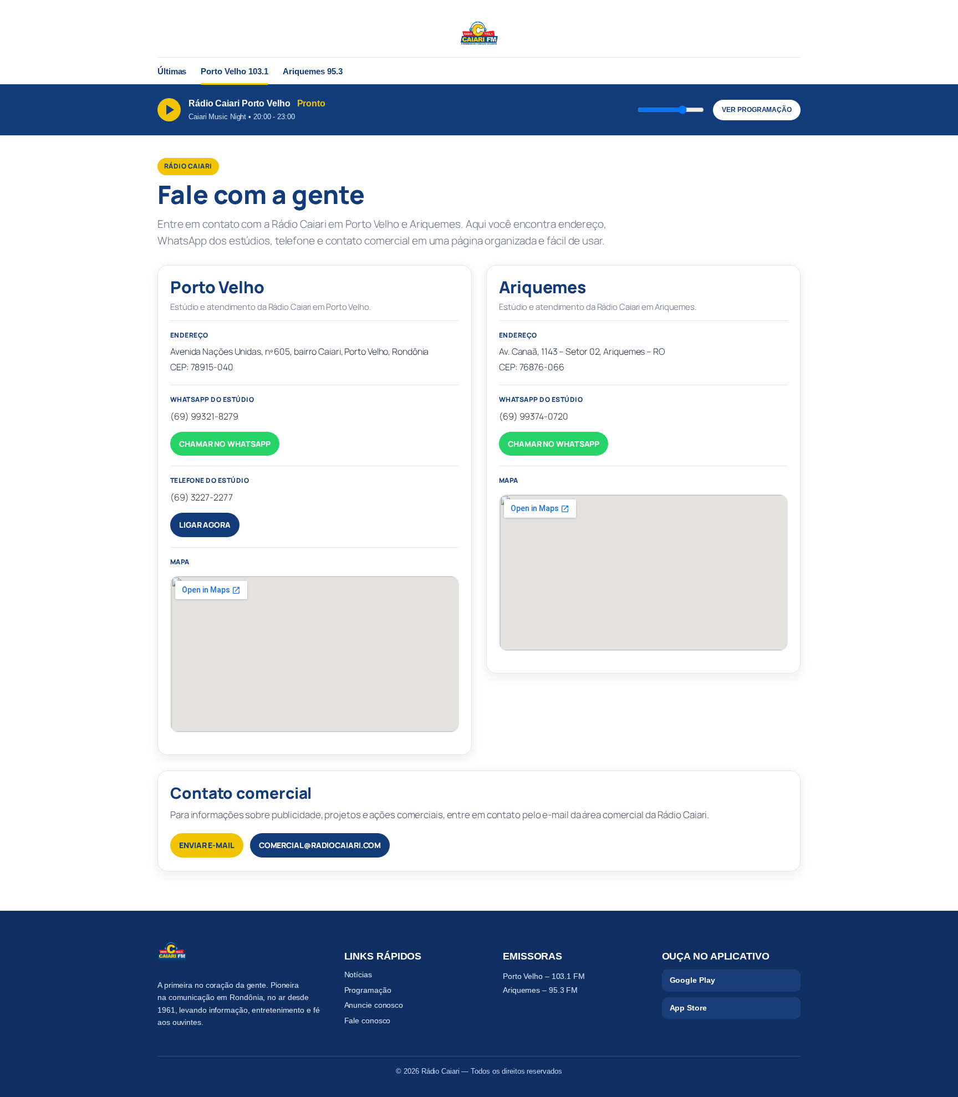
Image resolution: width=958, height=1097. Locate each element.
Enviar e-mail (207, 845)
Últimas (171, 71)
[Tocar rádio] (169, 109)
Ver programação (757, 110)
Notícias (358, 974)
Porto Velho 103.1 (234, 71)
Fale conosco (367, 1020)
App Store (688, 1007)
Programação (367, 990)
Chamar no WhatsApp (225, 443)
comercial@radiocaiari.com (320, 845)
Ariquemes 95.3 (313, 71)
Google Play (692, 980)
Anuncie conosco (374, 1005)
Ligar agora (205, 524)
